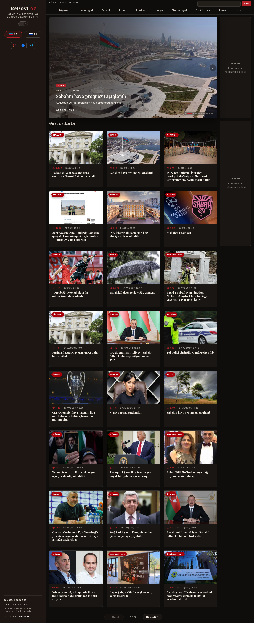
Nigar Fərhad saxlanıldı (126, 412)
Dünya (158, 10)
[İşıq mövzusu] (23, 23)
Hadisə (140, 10)
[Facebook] (23, 45)
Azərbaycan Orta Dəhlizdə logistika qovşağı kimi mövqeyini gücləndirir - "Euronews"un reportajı (75, 236)
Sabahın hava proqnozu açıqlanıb (91, 96)
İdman (123, 10)
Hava (222, 10)
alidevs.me (24, 616)
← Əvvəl (114, 617)
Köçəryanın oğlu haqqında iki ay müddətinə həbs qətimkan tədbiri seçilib (74, 596)
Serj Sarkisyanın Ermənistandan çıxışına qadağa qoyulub (131, 534)
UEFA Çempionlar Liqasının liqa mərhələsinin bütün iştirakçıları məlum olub (73, 416)
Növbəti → (152, 617)
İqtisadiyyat (85, 10)
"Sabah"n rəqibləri (179, 233)
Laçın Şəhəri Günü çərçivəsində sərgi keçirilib (131, 594)
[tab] (185, 113)
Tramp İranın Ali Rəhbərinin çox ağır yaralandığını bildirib (73, 474)
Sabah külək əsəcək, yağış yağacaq (132, 292)
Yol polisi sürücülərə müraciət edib (190, 352)
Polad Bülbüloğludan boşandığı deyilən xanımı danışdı (188, 474)
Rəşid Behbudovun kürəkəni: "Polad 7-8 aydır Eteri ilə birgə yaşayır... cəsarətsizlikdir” (187, 296)
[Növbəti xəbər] (212, 67)
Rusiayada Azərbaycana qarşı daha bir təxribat (75, 354)
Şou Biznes (203, 10)
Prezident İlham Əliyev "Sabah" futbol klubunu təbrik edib (188, 534)
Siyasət (64, 10)
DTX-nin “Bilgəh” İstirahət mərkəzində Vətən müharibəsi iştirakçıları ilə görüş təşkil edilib (188, 176)
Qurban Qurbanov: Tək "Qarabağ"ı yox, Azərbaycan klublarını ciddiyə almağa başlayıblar (75, 536)
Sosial (106, 10)
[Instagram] (14, 45)
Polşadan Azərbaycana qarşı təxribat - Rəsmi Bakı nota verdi (73, 174)
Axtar (246, 3)
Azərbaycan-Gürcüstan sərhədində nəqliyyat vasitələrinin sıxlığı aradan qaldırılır (190, 596)
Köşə (238, 10)
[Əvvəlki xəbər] (53, 67)
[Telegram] (31, 45)
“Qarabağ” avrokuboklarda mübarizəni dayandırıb (70, 294)
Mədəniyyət (179, 10)
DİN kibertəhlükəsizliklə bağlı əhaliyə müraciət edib (129, 234)
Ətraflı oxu (65, 110)
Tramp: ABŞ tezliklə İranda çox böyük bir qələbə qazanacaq (130, 474)
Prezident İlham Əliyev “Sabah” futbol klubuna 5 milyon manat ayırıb (131, 356)
